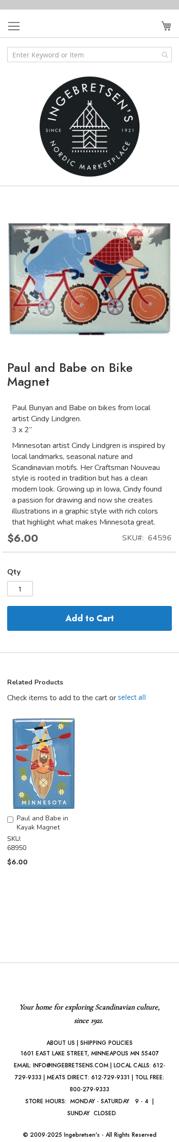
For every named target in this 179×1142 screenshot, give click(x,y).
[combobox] (89, 54)
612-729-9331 (110, 1077)
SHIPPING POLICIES (106, 1043)
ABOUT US (60, 1043)
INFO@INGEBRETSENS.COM (70, 1065)
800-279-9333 (89, 1089)
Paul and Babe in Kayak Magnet (42, 823)
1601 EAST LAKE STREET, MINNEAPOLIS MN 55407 (90, 1053)
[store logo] (89, 126)
